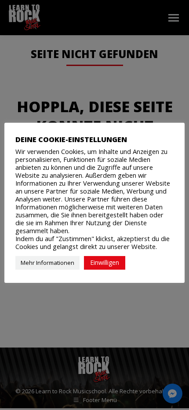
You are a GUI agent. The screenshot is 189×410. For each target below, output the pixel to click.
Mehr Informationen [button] (47, 263)
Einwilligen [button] (104, 262)
